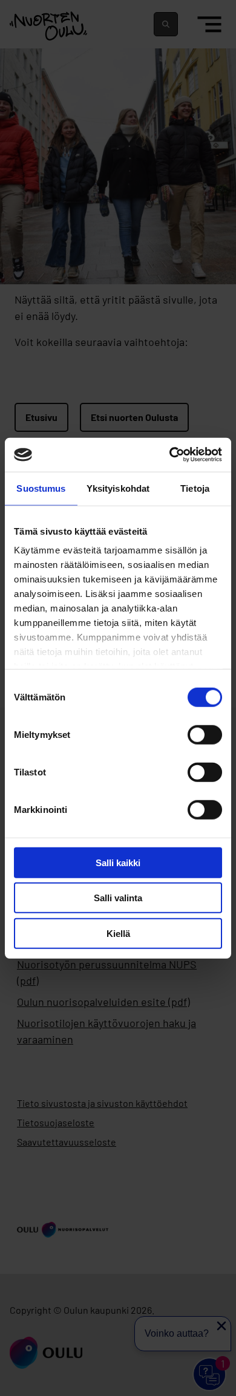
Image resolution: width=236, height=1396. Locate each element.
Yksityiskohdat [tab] (118, 488)
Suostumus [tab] (40, 488)
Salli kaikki (118, 862)
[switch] (205, 734)
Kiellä (118, 933)
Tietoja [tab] (194, 488)
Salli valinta (118, 898)
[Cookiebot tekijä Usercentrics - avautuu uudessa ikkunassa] (169, 455)
